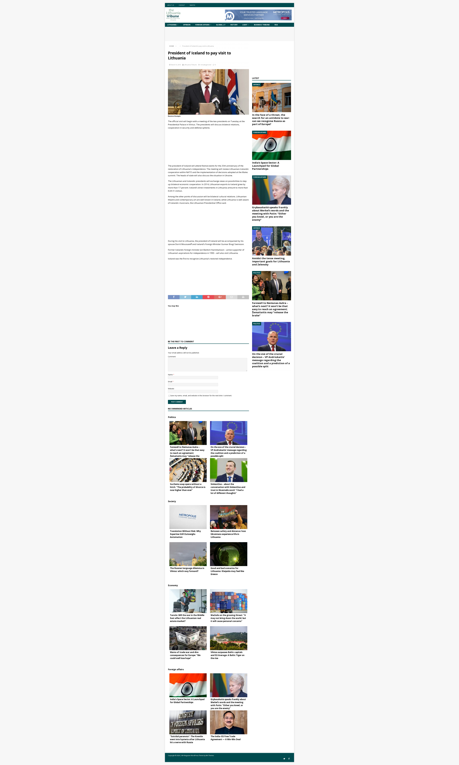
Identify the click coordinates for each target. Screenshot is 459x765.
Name (170, 374)
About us (170, 5)
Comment (172, 356)
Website (171, 388)
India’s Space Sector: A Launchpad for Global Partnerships (265, 165)
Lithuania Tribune (190, 65)
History (234, 25)
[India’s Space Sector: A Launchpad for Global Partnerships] (271, 145)
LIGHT (244, 25)
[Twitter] (284, 759)
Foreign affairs (202, 25)
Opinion (186, 25)
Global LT (220, 25)
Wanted (192, 5)
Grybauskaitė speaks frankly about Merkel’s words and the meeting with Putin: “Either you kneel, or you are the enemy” (270, 213)
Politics (172, 417)
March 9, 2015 (176, 65)
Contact (182, 5)
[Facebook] (289, 759)
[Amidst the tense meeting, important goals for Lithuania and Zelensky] (271, 241)
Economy (173, 585)
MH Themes (210, 755)
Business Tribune (262, 25)
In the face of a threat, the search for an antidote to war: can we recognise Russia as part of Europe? (271, 119)
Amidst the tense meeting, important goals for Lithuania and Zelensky (271, 261)
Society (172, 501)
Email (170, 381)
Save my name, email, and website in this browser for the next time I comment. (201, 395)
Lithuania (172, 25)
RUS (276, 25)
